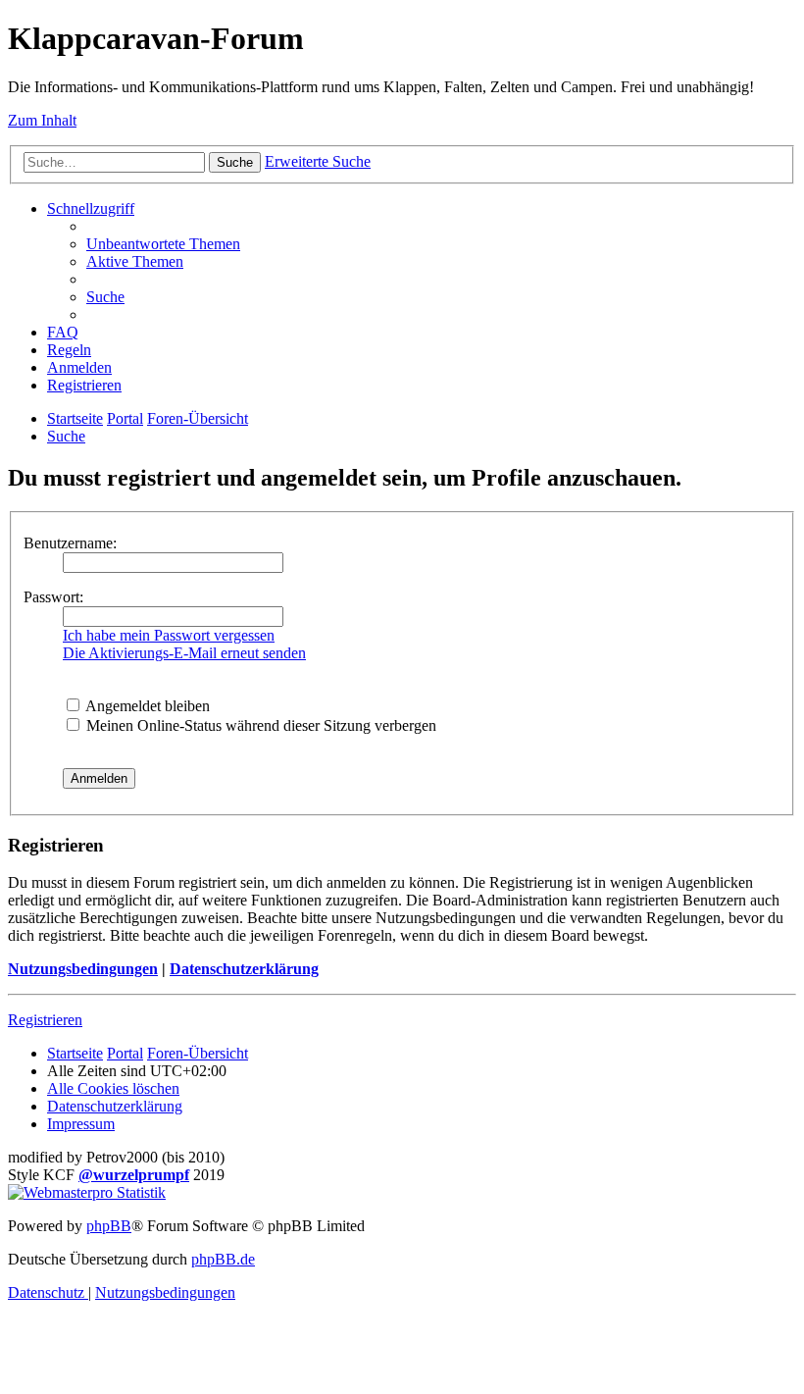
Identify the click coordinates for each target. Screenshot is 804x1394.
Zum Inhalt (42, 120)
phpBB (108, 1225)
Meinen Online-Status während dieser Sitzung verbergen (259, 725)
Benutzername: (70, 543)
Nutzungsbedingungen (83, 968)
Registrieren (45, 1019)
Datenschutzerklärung (244, 968)
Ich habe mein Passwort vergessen (169, 635)
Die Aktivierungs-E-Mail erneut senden (184, 653)
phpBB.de (223, 1259)
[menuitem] (163, 243)
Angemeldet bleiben (146, 705)
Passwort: (53, 597)
